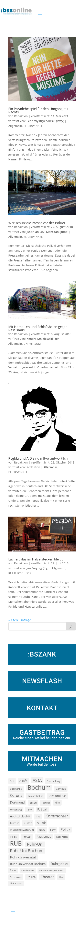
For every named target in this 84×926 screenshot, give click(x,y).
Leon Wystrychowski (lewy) (45, 121)
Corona (16, 795)
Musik (41, 823)
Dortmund (17, 802)
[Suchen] (71, 626)
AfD (12, 781)
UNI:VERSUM (32, 344)
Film (57, 802)
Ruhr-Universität (23, 857)
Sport (13, 870)
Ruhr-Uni (35, 844)
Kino (37, 816)
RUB (16, 843)
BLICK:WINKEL (33, 126)
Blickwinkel (16, 788)
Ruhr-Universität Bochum (28, 864)
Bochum (39, 787)
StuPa (31, 877)
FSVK (29, 809)
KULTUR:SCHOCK (19, 573)
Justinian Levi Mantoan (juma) (47, 232)
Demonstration (35, 795)
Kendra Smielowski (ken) (43, 339)
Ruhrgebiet (60, 863)
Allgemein (15, 126)
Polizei (13, 836)
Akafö (23, 781)
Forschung (16, 809)
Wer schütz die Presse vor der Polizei (36, 223)
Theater (47, 876)
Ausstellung (53, 781)
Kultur (14, 823)
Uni (61, 877)
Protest (26, 836)
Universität (16, 883)
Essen (33, 802)
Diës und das (57, 796)
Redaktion (21, 116)
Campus (61, 788)
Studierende (27, 870)
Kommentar (56, 816)
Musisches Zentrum (22, 830)
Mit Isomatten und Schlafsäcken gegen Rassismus (37, 328)
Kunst (28, 823)
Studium (16, 877)
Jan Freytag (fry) (37, 568)
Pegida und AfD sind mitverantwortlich (38, 458)
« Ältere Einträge (19, 620)
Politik (65, 829)
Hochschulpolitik (20, 816)
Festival (46, 802)
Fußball (42, 809)
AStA (37, 780)
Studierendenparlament (51, 870)
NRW (42, 830)
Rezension (62, 836)
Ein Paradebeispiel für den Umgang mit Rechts (38, 110)
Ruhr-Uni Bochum (27, 850)
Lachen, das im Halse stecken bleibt (35, 559)
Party (53, 829)
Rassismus (43, 836)
